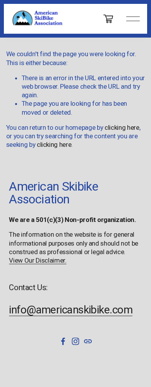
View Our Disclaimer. (37, 260)
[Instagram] (75, 341)
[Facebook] (63, 341)
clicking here (122, 127)
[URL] (88, 341)
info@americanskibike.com (70, 309)
